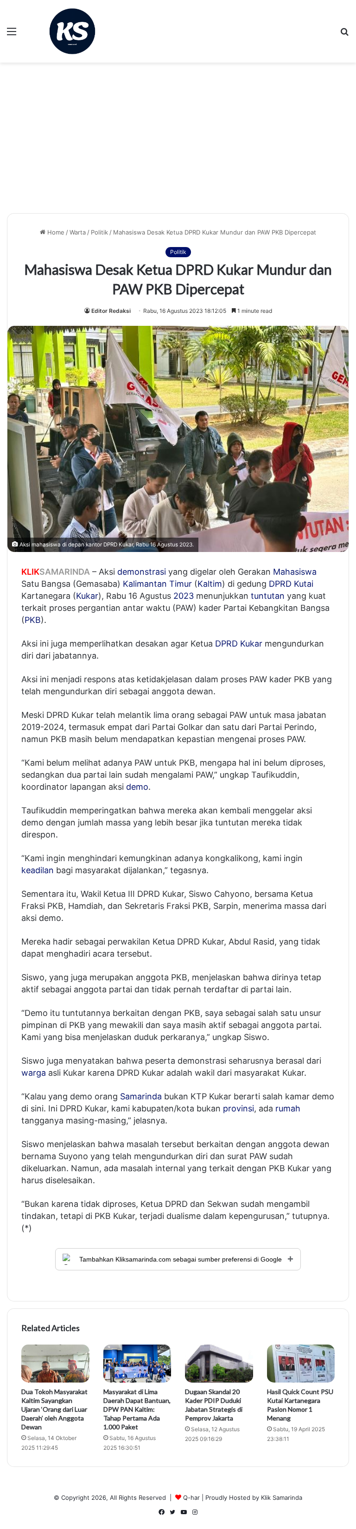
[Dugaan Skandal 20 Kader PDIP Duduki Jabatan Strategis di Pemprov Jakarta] (219, 1364)
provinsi (238, 1108)
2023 (183, 596)
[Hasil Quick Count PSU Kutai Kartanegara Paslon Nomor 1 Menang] (301, 1364)
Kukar (87, 596)
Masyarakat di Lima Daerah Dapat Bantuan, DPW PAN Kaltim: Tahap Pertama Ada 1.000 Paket (137, 1409)
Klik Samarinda (281, 1497)
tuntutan (268, 596)
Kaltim (209, 584)
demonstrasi (141, 572)
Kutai (303, 584)
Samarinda (141, 1096)
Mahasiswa (295, 572)
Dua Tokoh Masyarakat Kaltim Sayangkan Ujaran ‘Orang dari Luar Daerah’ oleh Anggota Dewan (54, 1409)
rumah (287, 1108)
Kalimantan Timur (157, 584)
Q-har (191, 1497)
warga (33, 1073)
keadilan (37, 870)
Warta (78, 232)
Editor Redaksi (111, 310)
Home (54, 232)
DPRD (280, 584)
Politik (99, 232)
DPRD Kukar (238, 643)
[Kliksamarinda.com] (72, 31)
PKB (33, 620)
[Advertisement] (178, 141)
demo (137, 787)
